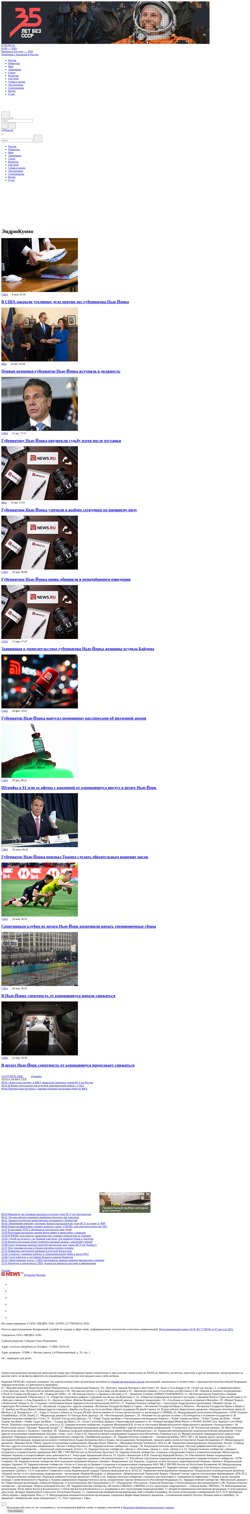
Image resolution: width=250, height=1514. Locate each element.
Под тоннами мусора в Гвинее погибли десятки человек (37, 1247)
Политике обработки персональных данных (148, 1507)
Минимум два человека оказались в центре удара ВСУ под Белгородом (46, 1214)
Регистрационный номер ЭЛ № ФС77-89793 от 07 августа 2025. (196, 1329)
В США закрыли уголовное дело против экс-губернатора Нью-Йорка (65, 301)
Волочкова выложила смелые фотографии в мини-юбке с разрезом (43, 1232)
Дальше (6, 1270)
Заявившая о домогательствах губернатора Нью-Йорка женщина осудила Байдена (77, 648)
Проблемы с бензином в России (19, 54)
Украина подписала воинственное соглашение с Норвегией (39, 1220)
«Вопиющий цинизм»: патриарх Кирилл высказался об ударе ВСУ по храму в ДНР (53, 1223)
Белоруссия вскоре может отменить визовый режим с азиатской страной (46, 1241)
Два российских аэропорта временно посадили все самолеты (40, 1217)
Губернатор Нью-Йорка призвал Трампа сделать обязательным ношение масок (74, 857)
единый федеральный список (128, 1381)
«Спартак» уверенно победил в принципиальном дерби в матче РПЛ (45, 1254)
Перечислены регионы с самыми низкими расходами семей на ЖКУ (44, 1088)
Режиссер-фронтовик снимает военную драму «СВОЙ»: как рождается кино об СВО (54, 1226)
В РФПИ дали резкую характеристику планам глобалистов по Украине (46, 1235)
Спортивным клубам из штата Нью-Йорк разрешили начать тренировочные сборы (78, 926)
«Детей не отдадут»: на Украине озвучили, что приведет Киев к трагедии (47, 1238)
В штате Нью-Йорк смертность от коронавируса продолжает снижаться (68, 1065)
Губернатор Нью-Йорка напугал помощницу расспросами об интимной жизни (73, 718)
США (4, 294)
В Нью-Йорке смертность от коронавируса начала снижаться (58, 995)
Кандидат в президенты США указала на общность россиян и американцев (48, 1263)
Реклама (40, 1275)
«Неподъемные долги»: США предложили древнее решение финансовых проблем (52, 1260)
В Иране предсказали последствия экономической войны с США (42, 1085)
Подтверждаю (15, 1511)
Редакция (29, 1275)
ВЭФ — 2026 (9, 48)
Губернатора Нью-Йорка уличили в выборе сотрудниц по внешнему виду (69, 510)
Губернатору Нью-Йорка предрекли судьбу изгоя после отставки (61, 440)
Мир (4, 363)
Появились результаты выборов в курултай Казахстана (36, 1251)
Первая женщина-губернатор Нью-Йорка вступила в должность (60, 371)
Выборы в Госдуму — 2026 (17, 51)
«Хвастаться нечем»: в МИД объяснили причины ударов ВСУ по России (47, 1082)
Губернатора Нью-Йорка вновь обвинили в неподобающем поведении (66, 579)
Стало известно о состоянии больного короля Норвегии (37, 1257)
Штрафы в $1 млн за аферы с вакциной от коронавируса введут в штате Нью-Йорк (78, 787)
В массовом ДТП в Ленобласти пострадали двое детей (36, 1229)
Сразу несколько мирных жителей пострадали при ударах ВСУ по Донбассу (49, 1244)
